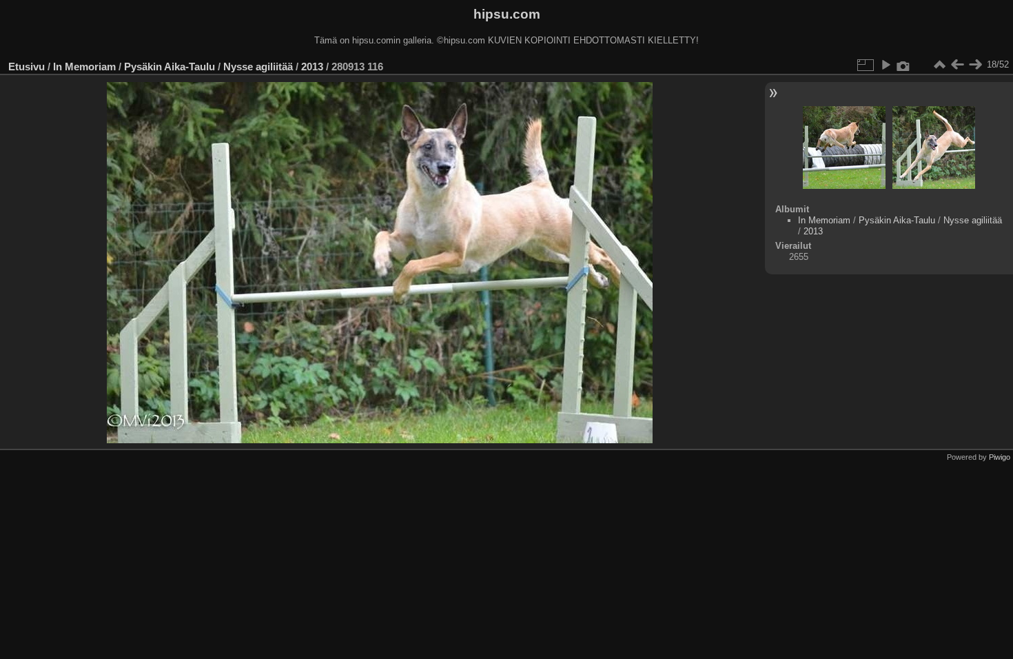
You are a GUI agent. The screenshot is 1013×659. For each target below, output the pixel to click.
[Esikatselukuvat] (939, 65)
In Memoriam (84, 66)
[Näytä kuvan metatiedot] (903, 65)
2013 (312, 66)
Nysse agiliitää (258, 66)
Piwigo (999, 457)
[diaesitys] (885, 65)
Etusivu (26, 66)
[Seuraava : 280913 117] (975, 65)
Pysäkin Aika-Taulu (169, 66)
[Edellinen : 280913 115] (957, 65)
